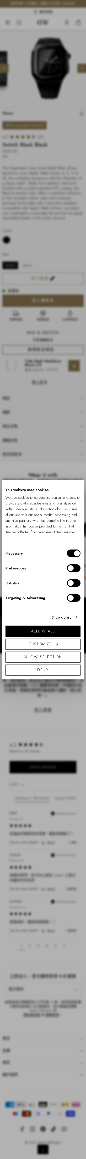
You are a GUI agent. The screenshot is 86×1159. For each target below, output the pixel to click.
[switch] (74, 568)
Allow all (43, 631)
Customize (40, 644)
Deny (43, 669)
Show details (61, 617)
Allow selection (43, 657)
